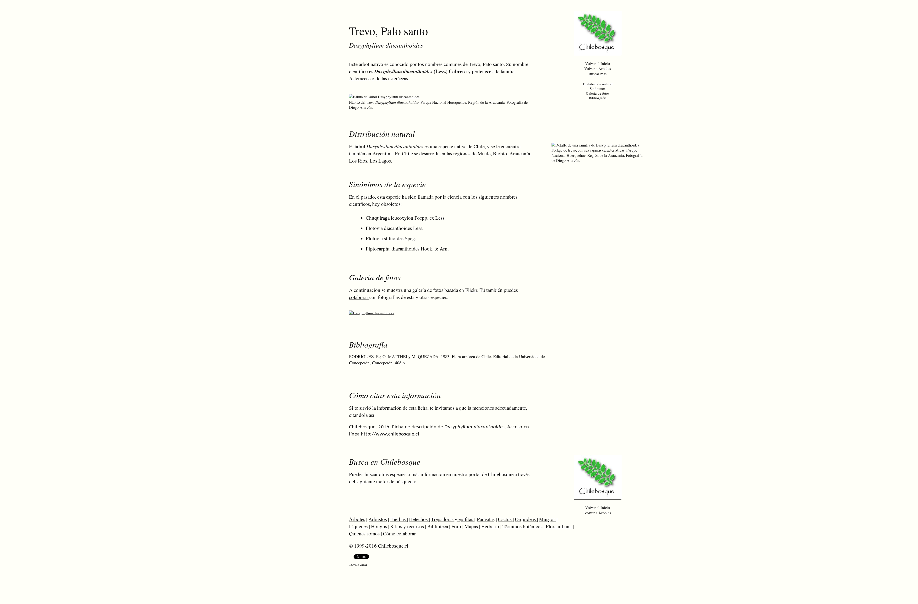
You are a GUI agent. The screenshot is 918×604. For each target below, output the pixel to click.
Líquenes (359, 526)
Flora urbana (559, 526)
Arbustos (377, 519)
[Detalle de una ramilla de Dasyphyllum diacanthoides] (595, 145)
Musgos (548, 519)
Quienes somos (364, 533)
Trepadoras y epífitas (452, 519)
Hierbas (398, 519)
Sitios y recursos (407, 526)
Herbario (490, 526)
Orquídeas (526, 519)
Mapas (471, 526)
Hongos (379, 526)
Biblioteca (438, 526)
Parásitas (486, 519)
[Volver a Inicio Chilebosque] (598, 53)
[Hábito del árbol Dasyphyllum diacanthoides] (384, 96)
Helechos (419, 519)
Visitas (363, 564)
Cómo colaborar (399, 533)
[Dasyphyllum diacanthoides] (371, 312)
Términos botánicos (522, 526)
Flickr (471, 290)
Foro (456, 526)
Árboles (357, 519)
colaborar (359, 297)
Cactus (505, 519)
